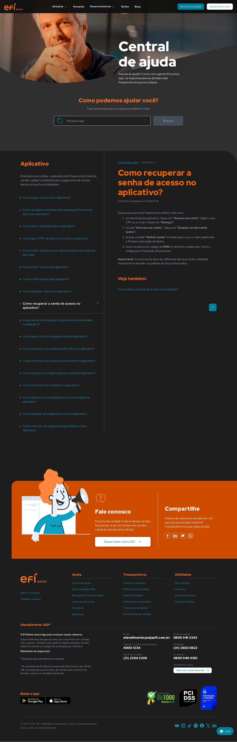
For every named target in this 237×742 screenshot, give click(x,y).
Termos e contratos (134, 582)
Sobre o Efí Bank (30, 592)
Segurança (78, 614)
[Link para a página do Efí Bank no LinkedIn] (214, 726)
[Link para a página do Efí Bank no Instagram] (183, 726)
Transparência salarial (135, 607)
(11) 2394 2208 (135, 658)
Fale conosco (182, 582)
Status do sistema (185, 595)
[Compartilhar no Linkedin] (175, 535)
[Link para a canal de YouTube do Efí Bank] (177, 726)
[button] (225, 731)
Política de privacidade (136, 589)
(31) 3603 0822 (185, 648)
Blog (137, 6)
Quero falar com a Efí (119, 542)
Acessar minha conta (220, 6)
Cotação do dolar (184, 601)
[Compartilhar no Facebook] (167, 535)
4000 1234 (131, 648)
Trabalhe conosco (30, 599)
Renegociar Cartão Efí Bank (88, 595)
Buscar (168, 121)
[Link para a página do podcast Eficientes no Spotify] (196, 726)
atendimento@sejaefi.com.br (146, 638)
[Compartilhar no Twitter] (183, 535)
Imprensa (180, 589)
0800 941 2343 (185, 638)
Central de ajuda (81, 582)
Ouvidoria (77, 607)
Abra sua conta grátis (190, 6)
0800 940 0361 (185, 658)
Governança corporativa (137, 601)
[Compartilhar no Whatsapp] (190, 535)
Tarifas (125, 6)
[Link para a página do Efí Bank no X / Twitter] (208, 726)
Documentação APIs (83, 589)
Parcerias (78, 6)
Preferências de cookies (137, 614)
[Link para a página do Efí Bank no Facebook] (202, 726)
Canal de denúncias (83, 601)
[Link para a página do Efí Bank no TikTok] (189, 726)
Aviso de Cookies (133, 595)
